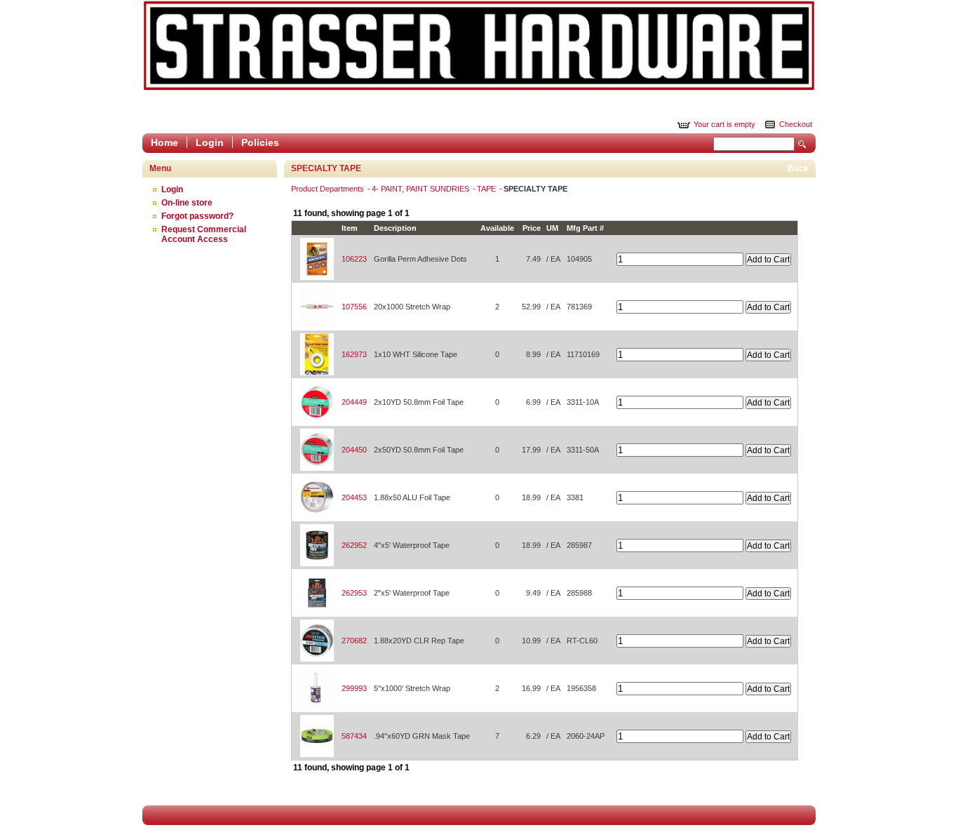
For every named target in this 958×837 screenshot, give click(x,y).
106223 (354, 259)
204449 (354, 402)
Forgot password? (197, 216)
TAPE (487, 189)
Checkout (795, 124)
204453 (354, 497)
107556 (354, 306)
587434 (354, 736)
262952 (354, 545)
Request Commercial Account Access (203, 234)
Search (802, 144)
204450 (354, 450)
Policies (260, 142)
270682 (354, 640)
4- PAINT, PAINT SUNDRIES (421, 189)
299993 (354, 688)
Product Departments (328, 189)
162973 (354, 354)
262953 (354, 593)
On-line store (186, 203)
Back (798, 168)
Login (210, 142)
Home (164, 142)
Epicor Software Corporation (479, 45)
